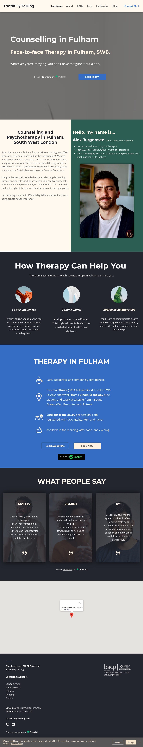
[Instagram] (7, 724)
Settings (117, 742)
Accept (131, 742)
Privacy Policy (17, 743)
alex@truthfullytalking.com (27, 707)
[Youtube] (13, 724)
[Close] (139, 742)
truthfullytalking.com (18, 718)
